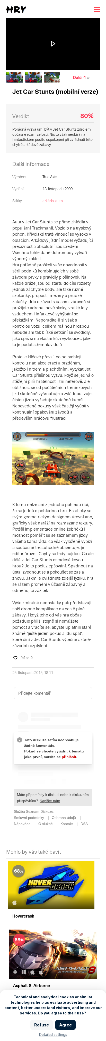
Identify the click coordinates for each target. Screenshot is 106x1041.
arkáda (48, 201)
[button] (53, 43)
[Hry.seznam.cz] (16, 9)
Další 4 (79, 77)
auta (59, 201)
